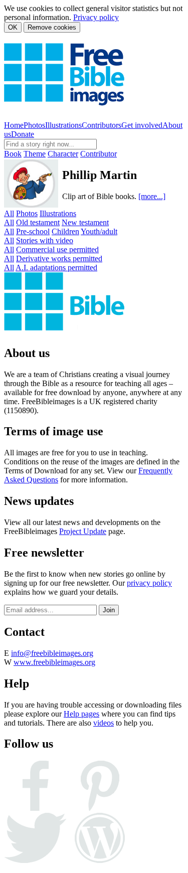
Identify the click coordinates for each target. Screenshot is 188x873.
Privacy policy (96, 17)
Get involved (141, 125)
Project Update (82, 531)
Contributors (101, 125)
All (9, 213)
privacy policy (149, 583)
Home (14, 125)
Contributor (98, 153)
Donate (22, 134)
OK (13, 27)
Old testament (38, 222)
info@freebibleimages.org (52, 653)
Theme (35, 153)
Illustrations (63, 125)
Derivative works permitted (59, 258)
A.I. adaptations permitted (56, 267)
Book (13, 153)
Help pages (81, 714)
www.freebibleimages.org (54, 662)
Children (65, 231)
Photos (34, 125)
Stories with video (44, 240)
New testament (85, 222)
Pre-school (33, 231)
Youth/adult (99, 231)
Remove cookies (52, 27)
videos (103, 723)
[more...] (151, 196)
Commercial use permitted (57, 249)
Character (63, 153)
